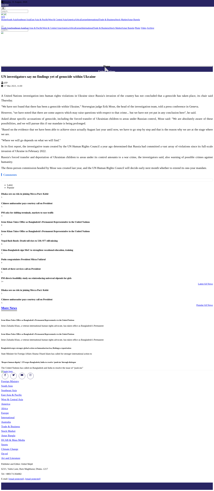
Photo (137, 28)
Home (4, 19)
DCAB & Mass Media (13, 440)
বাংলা (3, 17)
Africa (78, 19)
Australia (6, 422)
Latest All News (205, 284)
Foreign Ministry (10, 381)
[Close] (2, 26)
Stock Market (121, 19)
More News (9, 308)
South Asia (12, 19)
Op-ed (4, 453)
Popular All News (204, 305)
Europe (84, 19)
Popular (10, 187)
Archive (5, 4)
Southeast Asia (23, 19)
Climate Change (9, 449)
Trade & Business (107, 19)
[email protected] (16, 479)
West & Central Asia (57, 19)
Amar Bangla (134, 19)
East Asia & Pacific (39, 19)
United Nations (106, 71)
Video (143, 28)
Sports (4, 444)
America (71, 19)
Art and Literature (10, 458)
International (93, 19)
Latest (10, 185)
